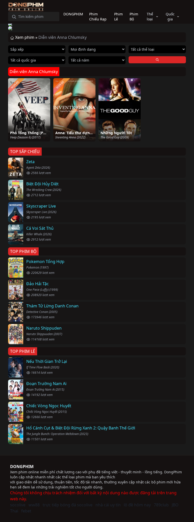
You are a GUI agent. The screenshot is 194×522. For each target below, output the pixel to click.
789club (161, 505)
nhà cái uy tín (108, 505)
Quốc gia (170, 16)
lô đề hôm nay (137, 505)
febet (26, 511)
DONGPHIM (22, 466)
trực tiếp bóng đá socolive (67, 505)
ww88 (34, 505)
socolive (18, 505)
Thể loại (150, 16)
